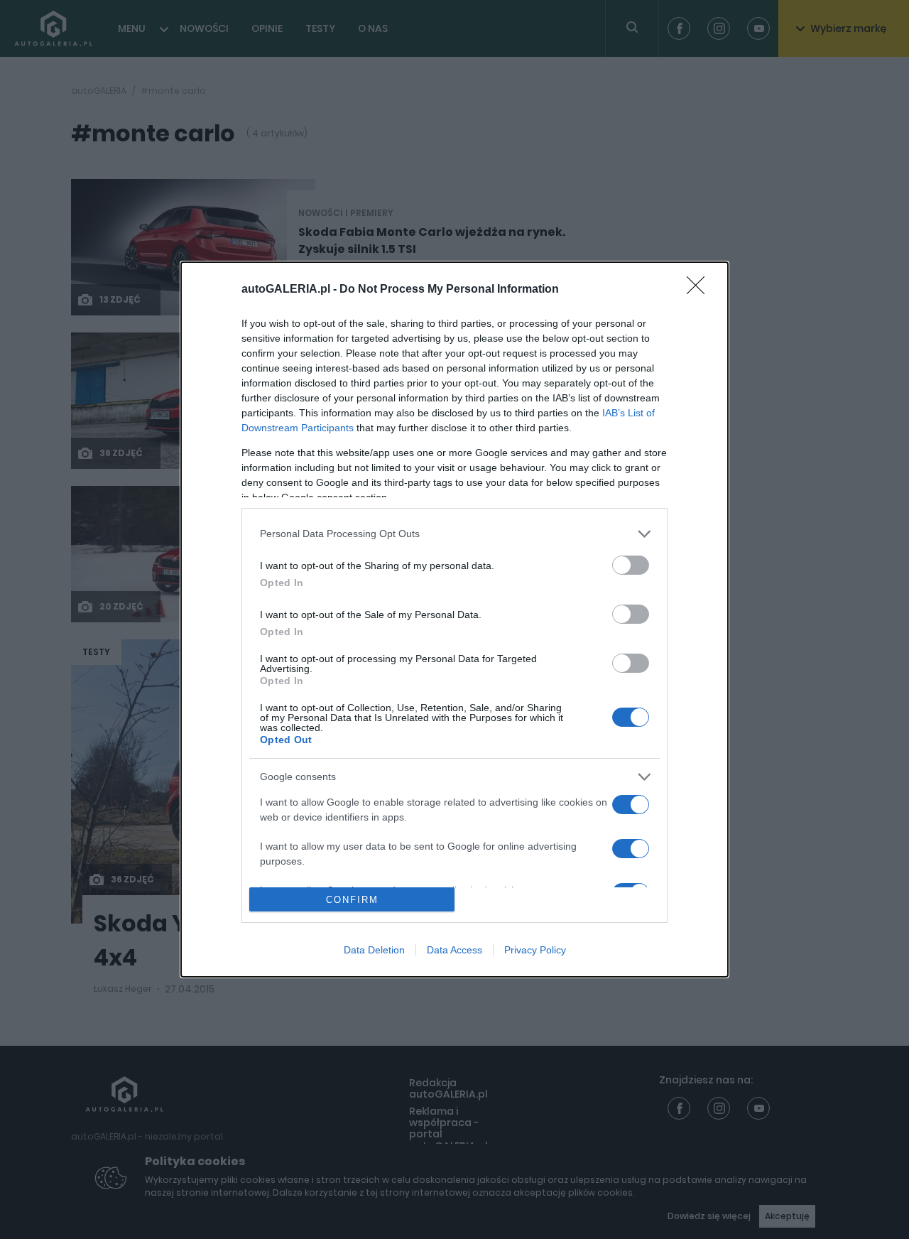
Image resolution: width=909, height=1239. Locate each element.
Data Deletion (374, 950)
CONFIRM (352, 899)
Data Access (454, 950)
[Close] (700, 289)
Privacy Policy (535, 950)
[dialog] (454, 619)
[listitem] (454, 533)
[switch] (630, 565)
